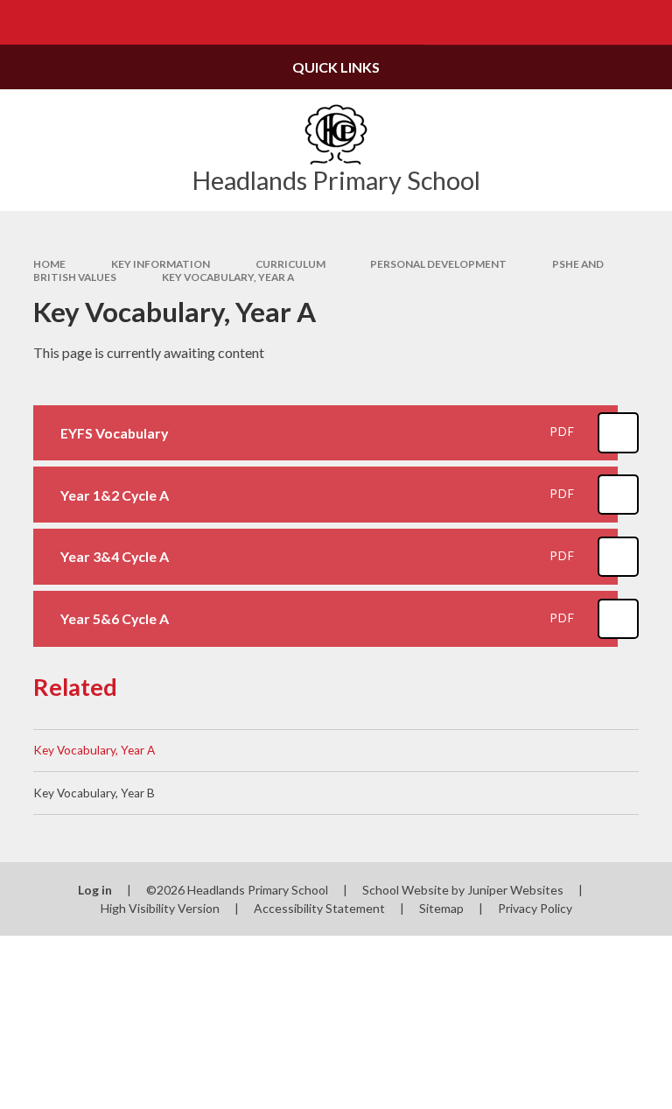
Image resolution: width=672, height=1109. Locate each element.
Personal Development (438, 263)
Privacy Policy (535, 908)
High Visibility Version (160, 908)
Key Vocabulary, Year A (228, 277)
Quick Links (336, 67)
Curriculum (291, 263)
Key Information (160, 263)
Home (49, 263)
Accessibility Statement (319, 908)
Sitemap (441, 908)
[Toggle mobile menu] (22, 22)
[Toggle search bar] (649, 22)
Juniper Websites (515, 889)
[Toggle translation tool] (605, 22)
